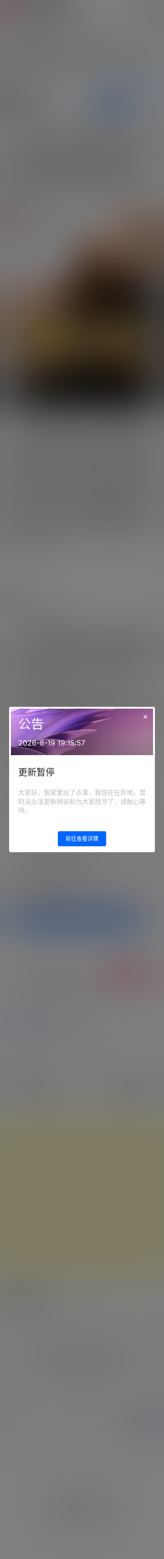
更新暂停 (36, 772)
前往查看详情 (82, 838)
